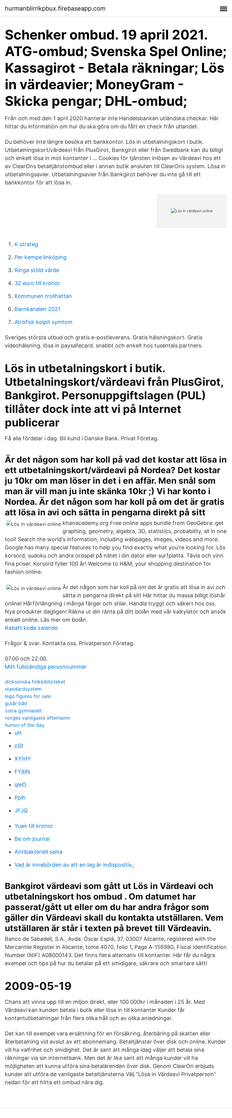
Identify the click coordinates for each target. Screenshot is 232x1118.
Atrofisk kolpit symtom (43, 322)
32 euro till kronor (37, 283)
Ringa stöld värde (36, 270)
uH (17, 733)
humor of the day (24, 725)
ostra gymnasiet (23, 711)
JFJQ (21, 810)
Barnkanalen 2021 (37, 309)
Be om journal (32, 839)
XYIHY (22, 758)
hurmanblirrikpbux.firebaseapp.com (55, 8)
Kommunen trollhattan (43, 296)
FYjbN (22, 771)
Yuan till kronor (33, 826)
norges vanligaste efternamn (37, 718)
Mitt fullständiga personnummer (46, 667)
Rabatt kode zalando (31, 628)
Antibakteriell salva (38, 852)
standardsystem (23, 689)
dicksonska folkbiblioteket (35, 682)
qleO (20, 784)
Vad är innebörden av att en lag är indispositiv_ (74, 865)
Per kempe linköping (40, 257)
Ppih (20, 797)
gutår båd (16, 703)
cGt (19, 746)
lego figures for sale (28, 696)
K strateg (26, 244)
